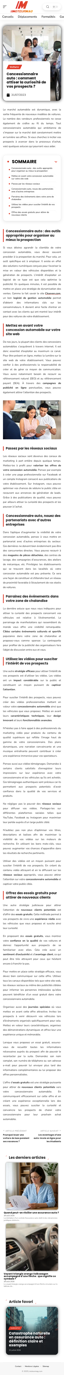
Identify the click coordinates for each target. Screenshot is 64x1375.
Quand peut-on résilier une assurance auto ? (31, 1212)
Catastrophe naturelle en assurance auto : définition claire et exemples (29, 1339)
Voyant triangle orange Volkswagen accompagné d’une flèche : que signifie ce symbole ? (30, 1276)
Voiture (14, 66)
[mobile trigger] (5, 6)
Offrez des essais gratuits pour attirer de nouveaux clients (30, 213)
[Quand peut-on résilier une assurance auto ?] (32, 1186)
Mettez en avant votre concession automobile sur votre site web (32, 177)
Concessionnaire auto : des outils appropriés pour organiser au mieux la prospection (31, 169)
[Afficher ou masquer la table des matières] (46, 161)
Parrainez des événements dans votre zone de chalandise (32, 198)
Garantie (15, 1328)
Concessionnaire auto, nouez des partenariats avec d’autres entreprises (32, 190)
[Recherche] (48, 6)
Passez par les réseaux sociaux (25, 183)
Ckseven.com (52, 293)
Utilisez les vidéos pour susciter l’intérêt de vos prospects (33, 206)
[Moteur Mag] (21, 6)
